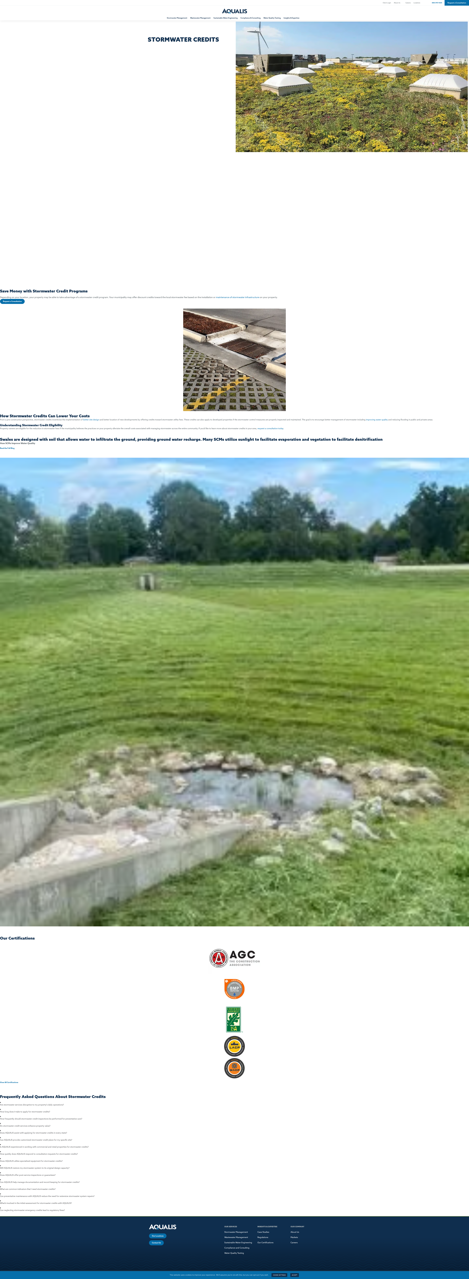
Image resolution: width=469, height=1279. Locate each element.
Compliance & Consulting (250, 18)
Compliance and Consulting (236, 1248)
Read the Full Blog (7, 448)
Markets (294, 1237)
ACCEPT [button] (294, 1275)
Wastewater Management (200, 18)
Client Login (387, 3)
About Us (397, 3)
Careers (408, 3)
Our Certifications (265, 1242)
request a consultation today (270, 428)
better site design (91, 419)
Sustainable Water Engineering (225, 18)
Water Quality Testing (272, 18)
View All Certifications (9, 1082)
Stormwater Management (177, 18)
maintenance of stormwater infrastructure (237, 297)
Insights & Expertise (291, 18)
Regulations (262, 1237)
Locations (417, 3)
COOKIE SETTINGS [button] (279, 1275)
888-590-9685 (437, 3)
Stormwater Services (161, 32)
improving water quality (377, 419)
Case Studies (263, 1232)
